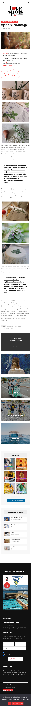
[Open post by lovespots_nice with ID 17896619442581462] (21, 464)
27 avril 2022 (15, 526)
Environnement (12, 21)
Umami (15, 346)
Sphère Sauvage (15, 539)
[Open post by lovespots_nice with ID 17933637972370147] (9, 464)
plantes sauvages (6, 328)
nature (15, 326)
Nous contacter (8, 690)
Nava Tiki (16, 438)
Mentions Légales (18, 703)
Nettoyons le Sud (15, 415)
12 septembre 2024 (17, 519)
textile (13, 328)
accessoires (10, 326)
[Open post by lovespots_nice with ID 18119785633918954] (9, 476)
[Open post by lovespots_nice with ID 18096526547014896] (21, 476)
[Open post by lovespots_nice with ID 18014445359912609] (21, 488)
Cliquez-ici (12, 65)
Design (4, 21)
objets (19, 326)
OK (10, 703)
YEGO (15, 392)
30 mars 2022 (15, 534)
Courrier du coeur (9, 652)
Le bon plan (7, 654)
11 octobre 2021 (16, 549)
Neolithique (14, 547)
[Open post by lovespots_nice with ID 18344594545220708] (9, 488)
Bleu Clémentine (15, 524)
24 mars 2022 (15, 541)
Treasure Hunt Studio (15, 369)
